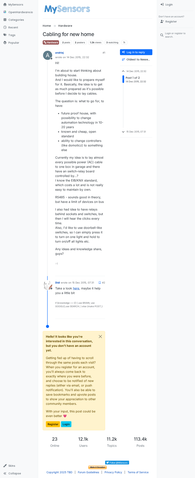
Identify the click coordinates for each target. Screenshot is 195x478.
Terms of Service (138, 472)
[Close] (100, 336)
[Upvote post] (87, 271)
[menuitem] (176, 5)
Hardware (52, 42)
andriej (59, 52)
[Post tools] (101, 271)
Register (53, 424)
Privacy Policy (113, 472)
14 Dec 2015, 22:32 (78, 57)
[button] (19, 466)
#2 (103, 282)
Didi (57, 282)
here (76, 288)
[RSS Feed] (124, 42)
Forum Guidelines (88, 472)
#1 (104, 52)
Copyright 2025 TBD (59, 472)
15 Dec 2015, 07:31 (83, 282)
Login (66, 424)
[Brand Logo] (67, 9)
